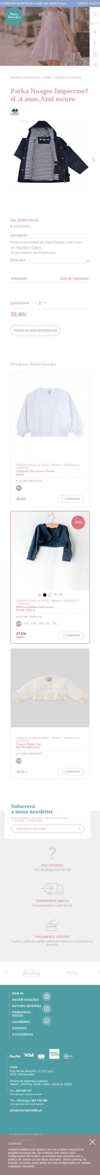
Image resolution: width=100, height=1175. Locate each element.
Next (94, 160)
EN (96, 24)
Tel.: (21, 1090)
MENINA (47, 77)
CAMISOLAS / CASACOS (67, 77)
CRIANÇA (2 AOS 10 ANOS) (25, 77)
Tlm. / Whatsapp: (28, 1100)
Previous (11, 205)
